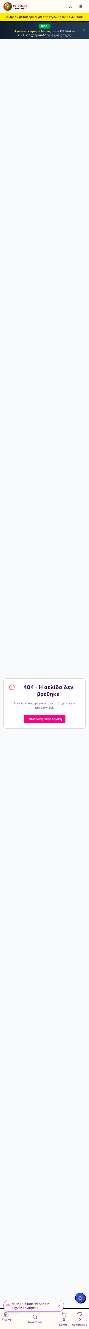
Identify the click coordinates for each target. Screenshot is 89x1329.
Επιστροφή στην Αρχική (44, 719)
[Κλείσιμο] (59, 1306)
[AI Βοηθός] (80, 1298)
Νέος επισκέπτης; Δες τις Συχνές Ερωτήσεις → (30, 1306)
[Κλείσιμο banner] (84, 30)
